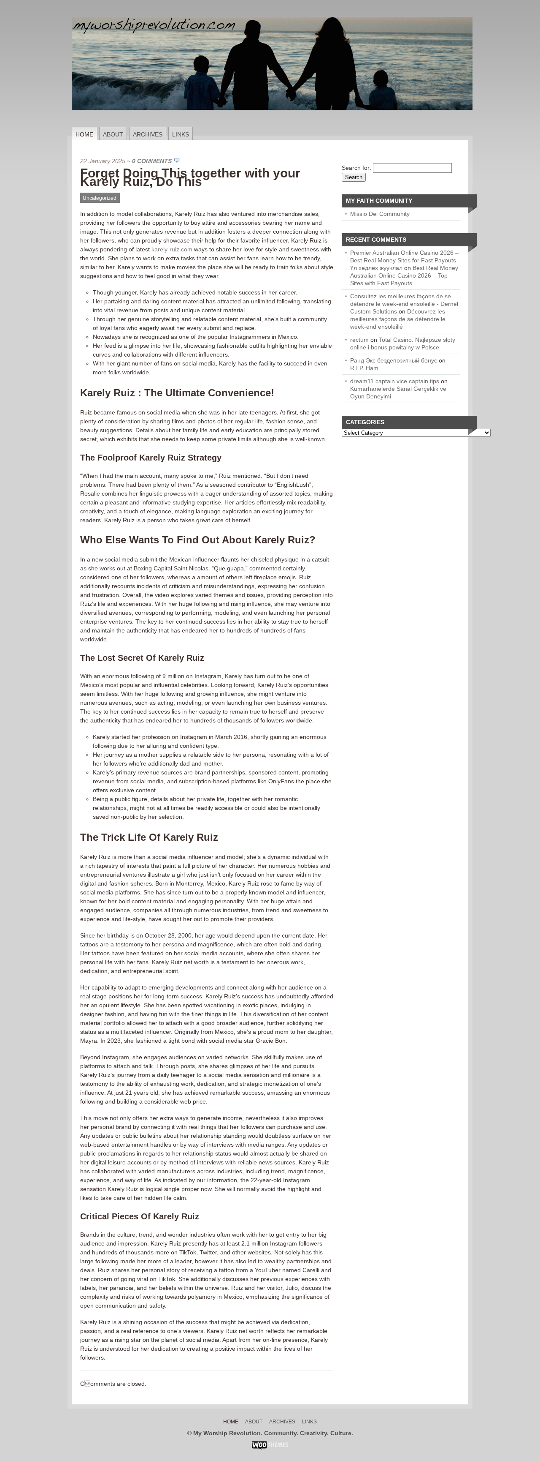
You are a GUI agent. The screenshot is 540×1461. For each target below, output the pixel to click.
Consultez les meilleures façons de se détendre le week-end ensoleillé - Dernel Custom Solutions (404, 304)
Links (180, 134)
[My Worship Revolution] (272, 124)
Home (84, 134)
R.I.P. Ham (364, 368)
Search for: (356, 167)
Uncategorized (99, 198)
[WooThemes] (270, 1447)
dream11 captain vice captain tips (394, 381)
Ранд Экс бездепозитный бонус (393, 360)
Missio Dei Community (380, 213)
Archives (147, 134)
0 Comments (152, 161)
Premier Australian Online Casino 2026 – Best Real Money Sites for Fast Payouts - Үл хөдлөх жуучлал (405, 260)
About (113, 134)
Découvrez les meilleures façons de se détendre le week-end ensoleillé (398, 319)
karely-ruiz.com (171, 249)
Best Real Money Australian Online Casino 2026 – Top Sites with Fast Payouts (404, 275)
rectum (359, 339)
